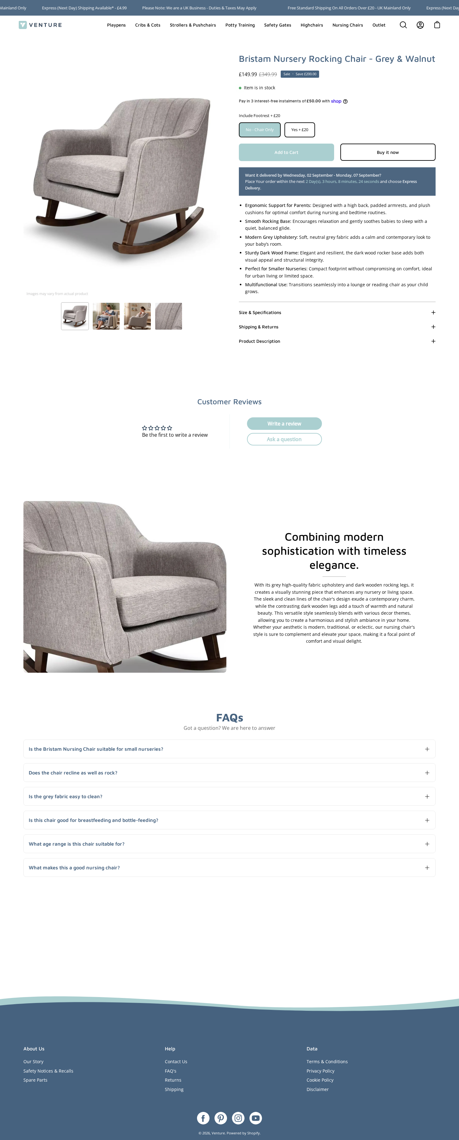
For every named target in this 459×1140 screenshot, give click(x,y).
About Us (33, 1048)
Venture (218, 1133)
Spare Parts (35, 1080)
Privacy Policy (320, 1071)
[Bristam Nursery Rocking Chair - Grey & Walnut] (75, 316)
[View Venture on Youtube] (255, 1118)
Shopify (253, 1133)
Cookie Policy (320, 1080)
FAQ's (170, 1071)
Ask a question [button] (284, 439)
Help (170, 1048)
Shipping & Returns (259, 326)
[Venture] (40, 25)
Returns (173, 1080)
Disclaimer (318, 1089)
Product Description (259, 341)
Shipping (174, 1089)
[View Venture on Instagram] (238, 1118)
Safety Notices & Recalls (48, 1071)
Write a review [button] (284, 423)
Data (312, 1048)
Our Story (33, 1061)
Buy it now (388, 152)
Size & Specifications (260, 312)
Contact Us (176, 1061)
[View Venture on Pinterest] (221, 1118)
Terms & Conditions (327, 1061)
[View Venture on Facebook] (203, 1118)
